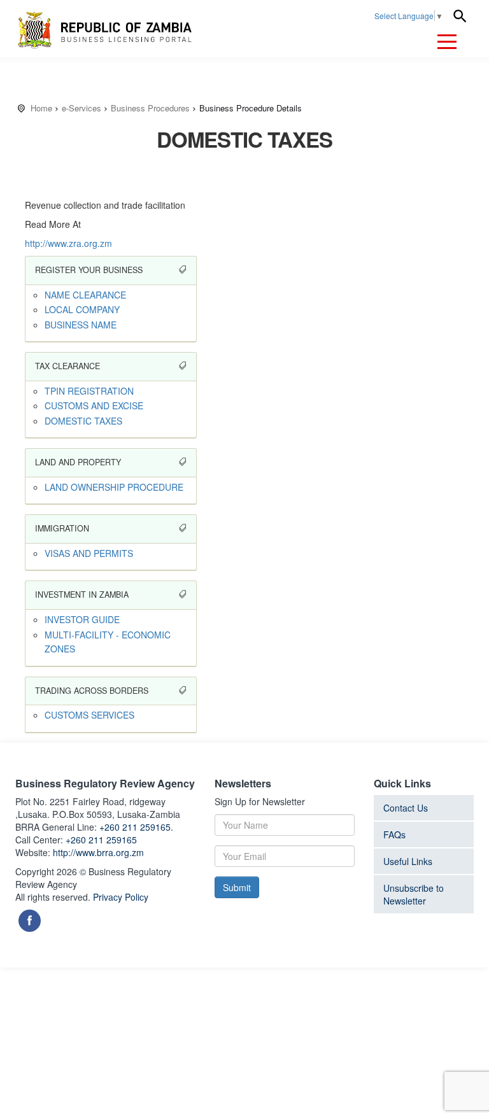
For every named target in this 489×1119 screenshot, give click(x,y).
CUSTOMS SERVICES (89, 714)
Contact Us (405, 807)
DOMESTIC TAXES (83, 420)
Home (41, 108)
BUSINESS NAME (81, 324)
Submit (237, 887)
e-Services (81, 108)
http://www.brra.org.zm (98, 852)
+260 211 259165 (101, 839)
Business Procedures (150, 108)
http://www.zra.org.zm (68, 243)
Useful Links (407, 861)
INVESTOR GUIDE (82, 619)
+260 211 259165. (136, 826)
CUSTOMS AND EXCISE (94, 405)
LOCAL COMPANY (82, 309)
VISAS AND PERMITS (89, 553)
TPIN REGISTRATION (89, 390)
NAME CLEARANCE (85, 294)
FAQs (394, 834)
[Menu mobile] (447, 43)
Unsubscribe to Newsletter (413, 894)
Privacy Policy (120, 896)
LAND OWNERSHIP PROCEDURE (114, 487)
